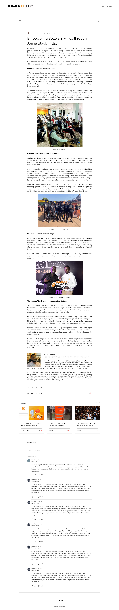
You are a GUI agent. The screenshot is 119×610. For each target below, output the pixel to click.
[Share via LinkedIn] (36, 388)
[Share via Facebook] (28, 388)
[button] (98, 21)
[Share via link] (41, 388)
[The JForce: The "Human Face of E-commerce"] (87, 413)
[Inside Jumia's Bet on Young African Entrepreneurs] (31, 413)
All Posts (21, 21)
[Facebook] (57, 600)
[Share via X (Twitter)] (32, 388)
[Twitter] (59, 600)
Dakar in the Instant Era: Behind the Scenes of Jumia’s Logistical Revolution (57, 424)
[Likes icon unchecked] (32, 475)
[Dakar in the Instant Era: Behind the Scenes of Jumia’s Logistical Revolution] (59, 413)
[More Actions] (91, 461)
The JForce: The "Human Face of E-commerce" (86, 424)
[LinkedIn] (62, 600)
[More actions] (91, 33)
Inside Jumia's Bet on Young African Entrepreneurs (31, 424)
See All (98, 403)
